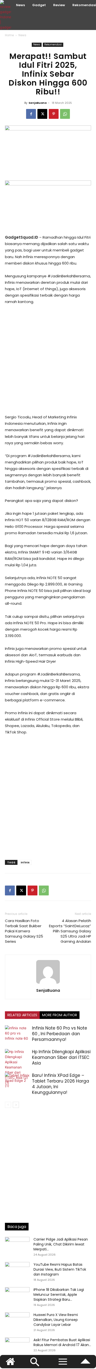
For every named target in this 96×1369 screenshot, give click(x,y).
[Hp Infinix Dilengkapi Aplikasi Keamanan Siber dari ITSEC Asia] (17, 1067)
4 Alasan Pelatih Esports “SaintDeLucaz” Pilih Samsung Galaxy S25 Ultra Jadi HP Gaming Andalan (70, 931)
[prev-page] (8, 1105)
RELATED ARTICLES (22, 1015)
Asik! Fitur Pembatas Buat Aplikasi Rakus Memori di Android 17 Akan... (62, 1342)
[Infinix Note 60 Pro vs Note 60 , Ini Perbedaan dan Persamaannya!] (17, 1033)
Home (9, 35)
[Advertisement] (48, 359)
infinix (25, 862)
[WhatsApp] (65, 114)
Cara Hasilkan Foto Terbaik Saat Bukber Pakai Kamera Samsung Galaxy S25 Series (24, 931)
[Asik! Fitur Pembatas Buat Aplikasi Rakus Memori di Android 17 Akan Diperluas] (17, 1346)
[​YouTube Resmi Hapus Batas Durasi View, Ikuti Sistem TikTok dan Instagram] (17, 1270)
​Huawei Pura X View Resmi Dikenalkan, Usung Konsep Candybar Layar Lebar (55, 1319)
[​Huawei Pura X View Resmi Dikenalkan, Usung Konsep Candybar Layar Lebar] (17, 1321)
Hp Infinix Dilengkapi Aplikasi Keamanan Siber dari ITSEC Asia (61, 1057)
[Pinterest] (54, 114)
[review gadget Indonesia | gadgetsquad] (6, 15)
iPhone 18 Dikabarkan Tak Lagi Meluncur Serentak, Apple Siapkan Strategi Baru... (58, 1294)
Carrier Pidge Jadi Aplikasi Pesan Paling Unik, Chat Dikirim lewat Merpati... (60, 1244)
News (22, 35)
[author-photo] (48, 983)
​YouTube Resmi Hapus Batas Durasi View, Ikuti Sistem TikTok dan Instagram (59, 1269)
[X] (42, 114)
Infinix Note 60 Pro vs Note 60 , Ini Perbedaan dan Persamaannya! (59, 1033)
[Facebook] (31, 114)
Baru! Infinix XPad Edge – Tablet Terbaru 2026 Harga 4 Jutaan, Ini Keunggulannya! (60, 1083)
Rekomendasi (53, 44)
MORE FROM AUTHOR (59, 1015)
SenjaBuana (38, 103)
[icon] (85, 1364)
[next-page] (16, 1105)
